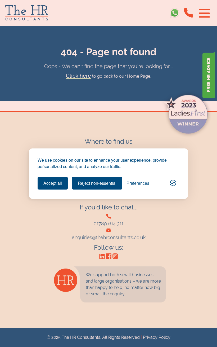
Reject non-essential (97, 183)
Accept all (52, 183)
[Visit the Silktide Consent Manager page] (173, 183)
